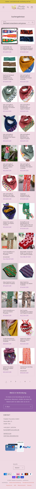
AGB (15, 485)
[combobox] (18, 23)
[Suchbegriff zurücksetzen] (29, 22)
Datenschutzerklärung (15, 482)
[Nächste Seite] (30, 381)
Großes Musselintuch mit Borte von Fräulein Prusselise (9, 340)
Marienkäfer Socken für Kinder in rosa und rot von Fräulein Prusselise (26, 253)
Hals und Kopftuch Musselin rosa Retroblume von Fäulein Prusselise (25, 136)
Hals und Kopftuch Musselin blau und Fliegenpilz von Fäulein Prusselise (9, 136)
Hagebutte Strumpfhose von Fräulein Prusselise (25, 195)
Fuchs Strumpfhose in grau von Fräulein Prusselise (9, 253)
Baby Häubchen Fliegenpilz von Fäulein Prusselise (26, 283)
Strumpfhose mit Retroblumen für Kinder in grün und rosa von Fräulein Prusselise (26, 224)
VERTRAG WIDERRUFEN (10, 436)
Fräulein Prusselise (17, 480)
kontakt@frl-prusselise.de (11, 430)
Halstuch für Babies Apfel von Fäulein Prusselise (25, 340)
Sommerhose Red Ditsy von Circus (26, 367)
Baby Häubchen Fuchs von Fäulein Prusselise (9, 282)
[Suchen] (33, 22)
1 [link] (6, 381)
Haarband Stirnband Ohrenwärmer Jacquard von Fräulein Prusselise (26, 48)
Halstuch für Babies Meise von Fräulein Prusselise (8, 368)
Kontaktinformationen (28, 482)
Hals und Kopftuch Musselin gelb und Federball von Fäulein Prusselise (26, 77)
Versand (29, 485)
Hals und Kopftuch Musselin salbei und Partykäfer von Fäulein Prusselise (26, 166)
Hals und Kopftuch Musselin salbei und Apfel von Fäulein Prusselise (8, 166)
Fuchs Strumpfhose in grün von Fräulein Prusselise (9, 312)
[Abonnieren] (30, 407)
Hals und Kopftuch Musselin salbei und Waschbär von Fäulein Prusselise (9, 107)
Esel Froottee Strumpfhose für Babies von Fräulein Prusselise (26, 312)
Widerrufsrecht (22, 485)
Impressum (9, 485)
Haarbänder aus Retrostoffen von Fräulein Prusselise (8, 48)
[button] (3, 7)
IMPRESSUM (7, 433)
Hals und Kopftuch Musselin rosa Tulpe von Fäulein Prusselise (9, 195)
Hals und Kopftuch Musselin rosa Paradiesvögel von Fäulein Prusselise (25, 107)
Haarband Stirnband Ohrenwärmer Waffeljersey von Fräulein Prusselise (8, 77)
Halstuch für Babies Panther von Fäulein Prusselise (8, 223)
